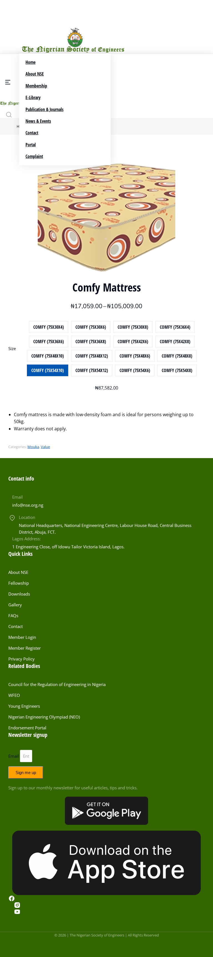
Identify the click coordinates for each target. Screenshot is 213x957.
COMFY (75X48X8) (177, 356)
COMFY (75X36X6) (48, 341)
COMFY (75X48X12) (91, 356)
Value (45, 446)
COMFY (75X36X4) (175, 327)
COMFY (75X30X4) (48, 327)
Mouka (33, 446)
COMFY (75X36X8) (90, 341)
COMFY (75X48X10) (47, 356)
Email (17, 497)
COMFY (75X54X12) (91, 370)
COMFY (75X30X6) (90, 327)
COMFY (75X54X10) (47, 370)
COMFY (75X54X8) (177, 370)
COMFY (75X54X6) (135, 370)
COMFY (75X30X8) (133, 327)
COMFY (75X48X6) (135, 356)
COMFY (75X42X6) (133, 341)
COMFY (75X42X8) (175, 341)
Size (12, 348)
